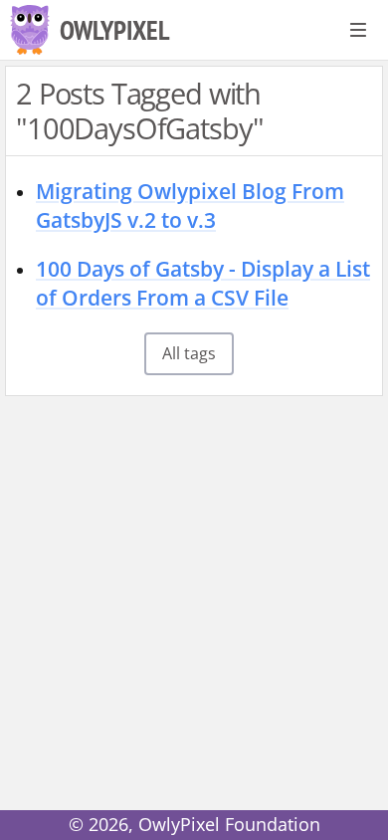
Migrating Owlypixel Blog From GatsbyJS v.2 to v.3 (190, 205)
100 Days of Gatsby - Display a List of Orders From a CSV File (203, 283)
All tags (189, 353)
